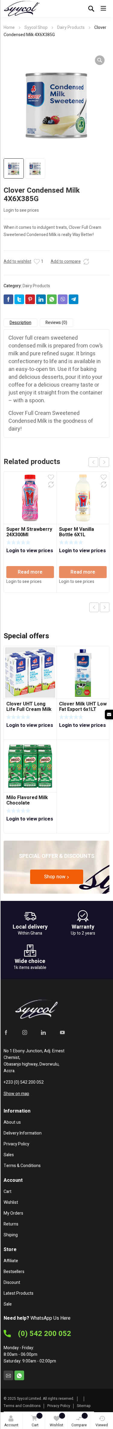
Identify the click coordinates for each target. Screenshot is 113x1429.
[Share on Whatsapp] (52, 299)
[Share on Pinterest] (30, 299)
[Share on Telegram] (73, 299)
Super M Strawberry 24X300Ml (29, 532)
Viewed (102, 1425)
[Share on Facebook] (8, 299)
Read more (30, 572)
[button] (100, 60)
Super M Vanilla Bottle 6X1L (76, 532)
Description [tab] (20, 322)
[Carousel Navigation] (99, 462)
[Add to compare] (86, 262)
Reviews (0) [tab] (56, 322)
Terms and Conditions (22, 1406)
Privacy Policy (58, 1406)
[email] (8, 1375)
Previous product (94, 607)
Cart (36, 1420)
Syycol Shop (36, 27)
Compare (79, 1420)
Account (11, 1425)
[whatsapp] (19, 1375)
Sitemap (84, 1406)
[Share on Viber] (62, 299)
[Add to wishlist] (37, 262)
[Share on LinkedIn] (41, 299)
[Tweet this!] (19, 299)
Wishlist (56, 1420)
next (104, 462)
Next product (104, 607)
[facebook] (6, 1032)
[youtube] (62, 1032)
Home (9, 27)
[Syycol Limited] (22, 8)
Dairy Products (71, 27)
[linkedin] (43, 1032)
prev (93, 462)
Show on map (16, 1094)
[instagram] (25, 1032)
